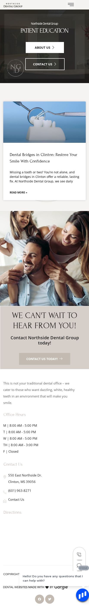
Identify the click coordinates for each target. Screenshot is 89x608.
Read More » (18, 192)
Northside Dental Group (44, 23)
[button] (70, 5)
